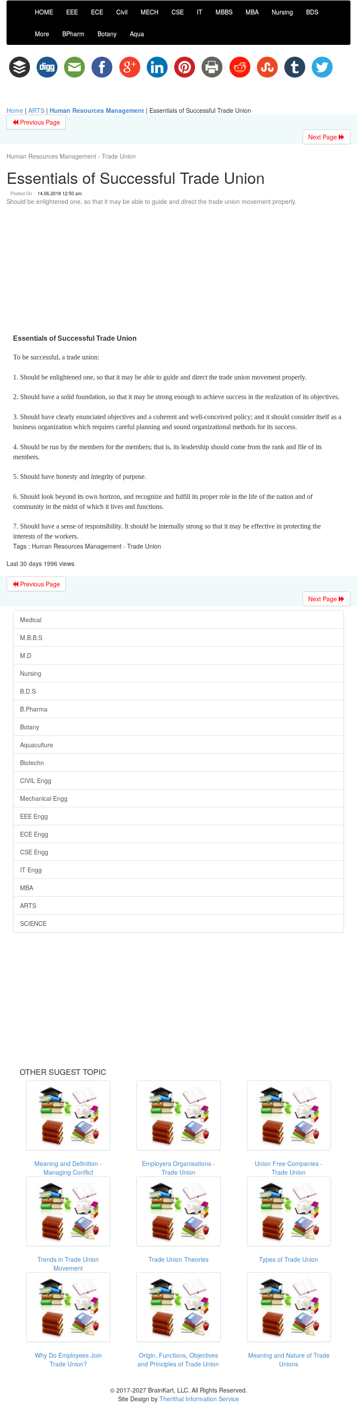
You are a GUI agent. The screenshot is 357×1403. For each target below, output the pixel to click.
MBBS (224, 11)
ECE (97, 11)
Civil (122, 11)
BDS (312, 11)
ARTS (36, 110)
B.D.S (28, 691)
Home (15, 110)
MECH (149, 11)
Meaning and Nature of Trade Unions (289, 1359)
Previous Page (39, 122)
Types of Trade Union (288, 1259)
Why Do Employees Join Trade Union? (68, 1359)
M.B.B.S (31, 637)
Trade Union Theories (178, 1259)
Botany (107, 33)
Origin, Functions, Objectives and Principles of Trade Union (178, 1359)
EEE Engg (34, 816)
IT (199, 11)
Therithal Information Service (199, 1398)
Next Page (323, 136)
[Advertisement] (178, 271)
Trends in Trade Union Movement (68, 1263)
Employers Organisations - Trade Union (178, 1167)
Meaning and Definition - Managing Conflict (68, 1167)
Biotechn (32, 762)
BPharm (73, 33)
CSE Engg (34, 851)
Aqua (137, 33)
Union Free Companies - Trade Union (289, 1167)
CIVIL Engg (35, 780)
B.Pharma (33, 709)
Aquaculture (36, 744)
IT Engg (31, 869)
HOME (44, 11)
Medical (30, 619)
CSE (178, 11)
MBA (252, 11)
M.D (25, 655)
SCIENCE (33, 923)
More (42, 33)
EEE (72, 11)
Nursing (282, 11)
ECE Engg (34, 834)
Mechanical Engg (43, 798)
